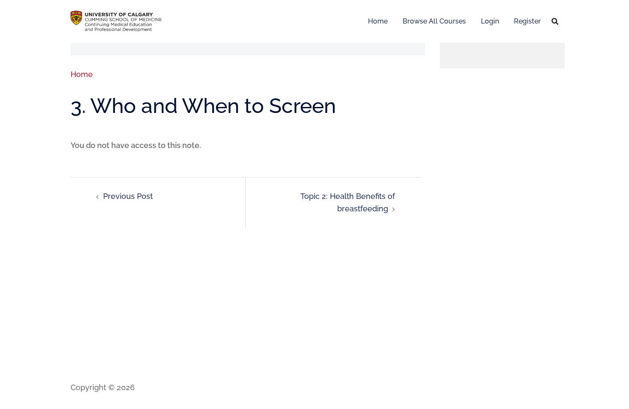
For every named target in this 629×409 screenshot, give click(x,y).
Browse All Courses (434, 21)
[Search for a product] (555, 21)
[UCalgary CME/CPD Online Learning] (116, 20)
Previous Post (128, 196)
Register (527, 21)
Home (378, 21)
